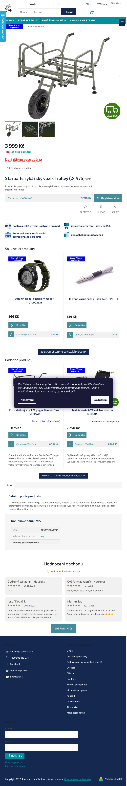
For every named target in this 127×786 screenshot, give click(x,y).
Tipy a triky (72, 707)
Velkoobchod (73, 701)
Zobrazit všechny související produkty (63, 351)
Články (70, 673)
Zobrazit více (63, 628)
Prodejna (71, 678)
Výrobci (71, 667)
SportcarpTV (16, 676)
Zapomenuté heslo (15, 766)
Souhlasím (100, 399)
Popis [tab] (9, 485)
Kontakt (71, 695)
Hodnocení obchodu (63, 563)
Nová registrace (13, 762)
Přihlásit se (15, 755)
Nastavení (27, 399)
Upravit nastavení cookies (77, 779)
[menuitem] (9, 20)
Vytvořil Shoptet (113, 778)
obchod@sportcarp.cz (21, 651)
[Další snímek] (119, 76)
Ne (42, 536)
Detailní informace (14, 189)
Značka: (35, 26)
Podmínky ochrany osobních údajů (54, 391)
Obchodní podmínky (77, 656)
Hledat (69, 11)
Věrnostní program (77, 690)
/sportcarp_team (19, 670)
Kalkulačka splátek (20, 151)
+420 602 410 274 (19, 657)
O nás (33, 4)
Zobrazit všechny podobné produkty (63, 475)
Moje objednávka (76, 712)
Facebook (15, 664)
